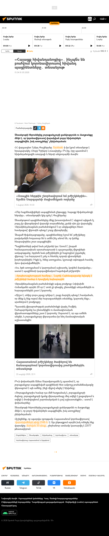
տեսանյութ (74, 435)
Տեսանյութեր (34, 435)
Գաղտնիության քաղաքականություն (48, 502)
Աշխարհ (25, 475)
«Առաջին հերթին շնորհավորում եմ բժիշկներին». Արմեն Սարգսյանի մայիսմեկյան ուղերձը (51, 197)
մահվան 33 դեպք (36, 425)
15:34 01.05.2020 (22, 72)
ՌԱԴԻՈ (83, 475)
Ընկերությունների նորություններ (16, 502)
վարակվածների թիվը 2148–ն (31, 422)
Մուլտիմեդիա (21, 435)
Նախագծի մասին (9, 498)
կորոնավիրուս (60, 435)
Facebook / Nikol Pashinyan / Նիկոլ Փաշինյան (33, 123)
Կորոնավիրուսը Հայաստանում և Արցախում (32, 440)
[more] (91, 204)
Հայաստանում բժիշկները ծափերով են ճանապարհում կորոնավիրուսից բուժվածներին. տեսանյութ (50, 365)
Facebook (58, 147)
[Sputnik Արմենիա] (13, 21)
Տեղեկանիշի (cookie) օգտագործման (81, 502)
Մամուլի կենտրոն (97, 475)
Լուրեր (6, 39)
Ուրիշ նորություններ (74, 39)
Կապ (46, 498)
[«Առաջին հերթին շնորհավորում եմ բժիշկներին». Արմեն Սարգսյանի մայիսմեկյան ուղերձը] (54, 175)
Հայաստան (14, 475)
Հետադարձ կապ (9, 505)
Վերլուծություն (39, 475)
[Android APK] (9, 513)
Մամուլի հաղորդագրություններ (64, 498)
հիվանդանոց (47, 435)
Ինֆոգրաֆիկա (56, 475)
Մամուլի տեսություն (42, 39)
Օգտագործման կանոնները (30, 498)
